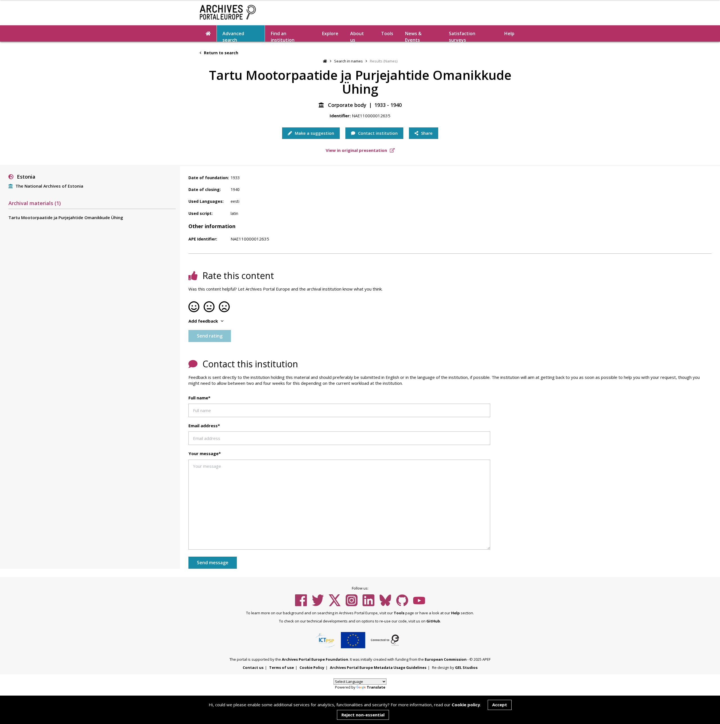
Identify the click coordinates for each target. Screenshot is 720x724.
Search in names (348, 61)
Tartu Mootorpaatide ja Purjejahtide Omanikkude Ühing (65, 217)
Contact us (253, 667)
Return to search (220, 52)
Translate (376, 687)
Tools (387, 33)
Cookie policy (466, 704)
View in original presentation (357, 150)
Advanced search (233, 36)
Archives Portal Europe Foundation (315, 659)
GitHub (433, 621)
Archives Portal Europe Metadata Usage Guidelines (378, 667)
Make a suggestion (314, 133)
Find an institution (282, 36)
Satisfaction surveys (462, 36)
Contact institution (377, 133)
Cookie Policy (312, 667)
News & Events (413, 36)
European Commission (446, 659)
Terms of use (281, 667)
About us (357, 36)
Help (455, 612)
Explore (330, 33)
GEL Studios (466, 667)
